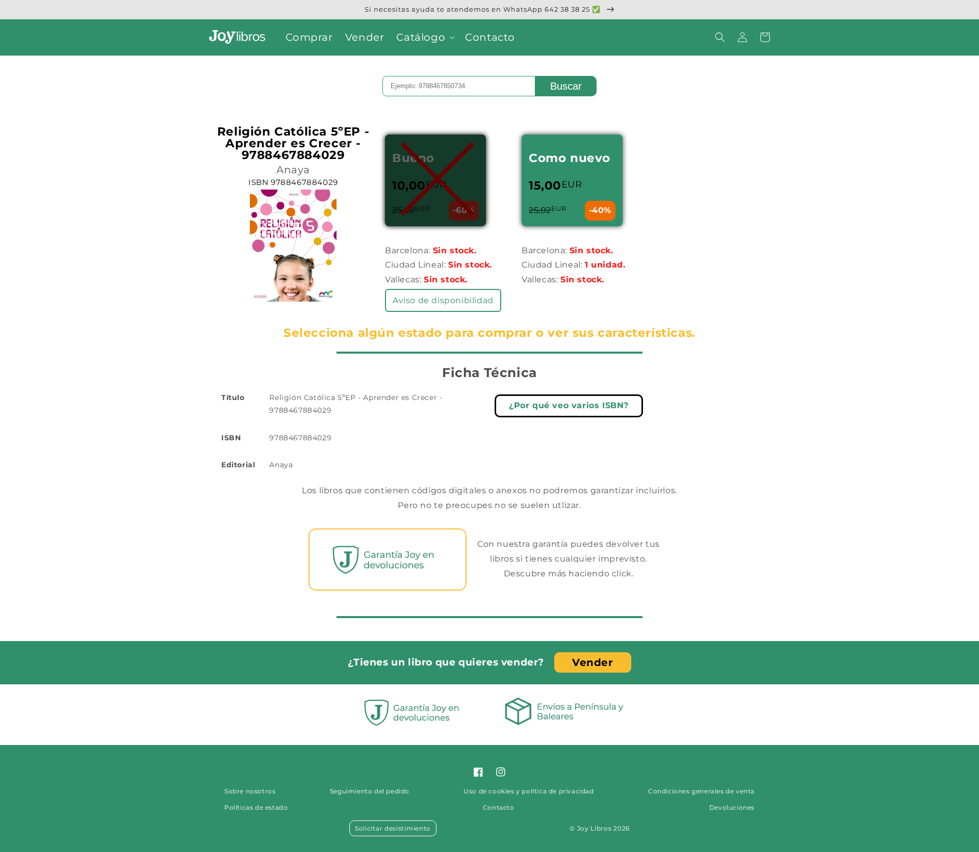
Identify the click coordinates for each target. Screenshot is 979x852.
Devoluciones (732, 807)
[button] (424, 37)
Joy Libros (594, 828)
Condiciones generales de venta (701, 791)
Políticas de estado (256, 807)
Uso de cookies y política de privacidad (528, 791)
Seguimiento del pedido (369, 791)
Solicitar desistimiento (393, 828)
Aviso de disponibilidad (443, 300)
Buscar (566, 86)
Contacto (498, 807)
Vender (592, 662)
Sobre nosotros (249, 791)
